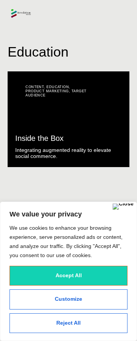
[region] (68, 271)
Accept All (69, 275)
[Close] (123, 207)
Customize (68, 299)
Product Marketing (47, 91)
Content (34, 87)
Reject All (68, 323)
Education (57, 87)
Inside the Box (39, 138)
